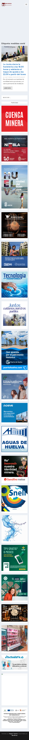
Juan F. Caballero (9, 77)
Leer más (7, 88)
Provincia (21, 77)
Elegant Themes (13, 733)
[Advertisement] (14, 24)
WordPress (14, 735)
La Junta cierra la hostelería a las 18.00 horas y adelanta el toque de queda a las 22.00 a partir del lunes (14, 69)
